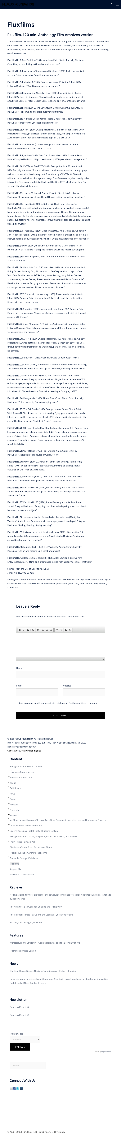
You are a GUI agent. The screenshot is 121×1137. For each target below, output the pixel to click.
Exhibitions (15, 788)
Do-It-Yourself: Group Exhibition (26, 825)
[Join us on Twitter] (17, 1087)
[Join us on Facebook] (14, 1087)
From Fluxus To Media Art (22, 841)
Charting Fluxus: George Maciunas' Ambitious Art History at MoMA (43, 970)
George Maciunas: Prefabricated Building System (34, 830)
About (13, 782)
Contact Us (13, 750)
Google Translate (106, 1051)
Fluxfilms (14, 863)
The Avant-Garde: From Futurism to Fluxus (31, 847)
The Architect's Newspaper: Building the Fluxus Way (36, 906)
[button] (20, 630)
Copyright (15, 810)
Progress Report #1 (19, 1014)
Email (20, 685)
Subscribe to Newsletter (22, 874)
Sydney (61, 1131)
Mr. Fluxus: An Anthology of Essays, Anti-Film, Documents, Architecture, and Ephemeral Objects (58, 820)
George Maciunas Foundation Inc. (26, 766)
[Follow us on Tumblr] (21, 1087)
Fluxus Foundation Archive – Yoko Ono (28, 852)
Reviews (14, 804)
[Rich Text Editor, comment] (60, 645)
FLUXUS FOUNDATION (18, 4)
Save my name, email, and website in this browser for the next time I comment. (58, 703)
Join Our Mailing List (30, 750)
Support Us (15, 869)
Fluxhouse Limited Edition (23, 950)
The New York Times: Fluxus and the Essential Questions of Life (41, 914)
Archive (13, 815)
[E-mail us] (11, 1087)
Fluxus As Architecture (21, 777)
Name (20, 668)
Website (67, 685)
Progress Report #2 (19, 1006)
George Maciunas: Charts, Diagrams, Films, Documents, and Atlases (43, 836)
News (12, 793)
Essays (13, 799)
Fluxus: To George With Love (24, 858)
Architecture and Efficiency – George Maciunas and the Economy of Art (45, 942)
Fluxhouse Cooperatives (22, 771)
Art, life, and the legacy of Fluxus (26, 922)
